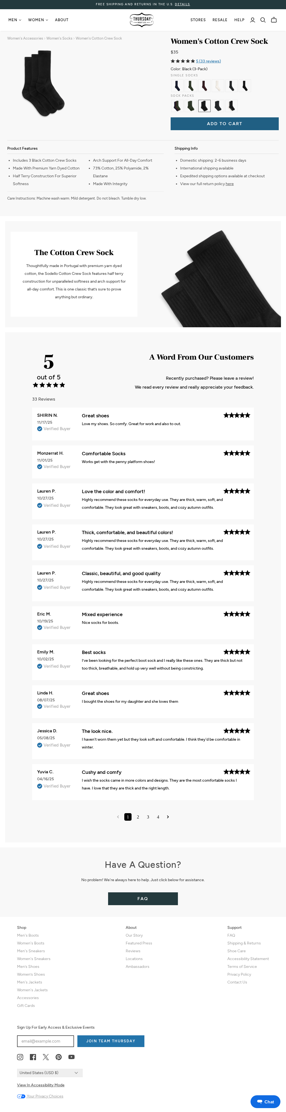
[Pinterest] (59, 1057)
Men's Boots (28, 935)
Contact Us (237, 982)
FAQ (142, 898)
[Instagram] (20, 1057)
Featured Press (139, 943)
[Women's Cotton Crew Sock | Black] (245, 85)
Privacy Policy (239, 974)
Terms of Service (242, 966)
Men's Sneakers (31, 951)
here (230, 183)
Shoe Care (236, 951)
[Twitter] (46, 1057)
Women (36, 20)
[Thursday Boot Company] (142, 20)
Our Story (134, 935)
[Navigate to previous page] (118, 817)
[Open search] (263, 20)
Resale (220, 20)
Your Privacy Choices (44, 1096)
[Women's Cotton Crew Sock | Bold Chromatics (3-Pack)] (177, 106)
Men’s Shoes (28, 966)
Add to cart (224, 123)
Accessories (28, 997)
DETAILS (182, 4)
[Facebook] (33, 1057)
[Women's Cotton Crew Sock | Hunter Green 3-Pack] (191, 106)
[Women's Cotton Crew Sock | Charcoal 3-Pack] (218, 106)
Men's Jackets (29, 982)
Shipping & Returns (244, 943)
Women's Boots (30, 943)
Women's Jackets (32, 990)
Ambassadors (137, 966)
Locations (134, 958)
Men (12, 20)
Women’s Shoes (31, 974)
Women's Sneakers (34, 958)
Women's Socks (59, 38)
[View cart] (273, 20)
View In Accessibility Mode (41, 1085)
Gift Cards (26, 1005)
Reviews (133, 951)
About (61, 20)
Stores (198, 20)
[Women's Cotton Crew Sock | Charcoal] (231, 85)
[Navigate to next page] (168, 817)
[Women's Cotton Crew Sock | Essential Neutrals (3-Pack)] (231, 106)
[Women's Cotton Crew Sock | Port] (204, 85)
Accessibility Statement (248, 958)
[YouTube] (71, 1057)
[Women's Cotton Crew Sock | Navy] (177, 85)
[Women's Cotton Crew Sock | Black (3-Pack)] (204, 106)
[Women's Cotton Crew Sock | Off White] (218, 85)
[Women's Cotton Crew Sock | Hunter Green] (191, 85)
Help (239, 20)
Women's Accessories (25, 38)
